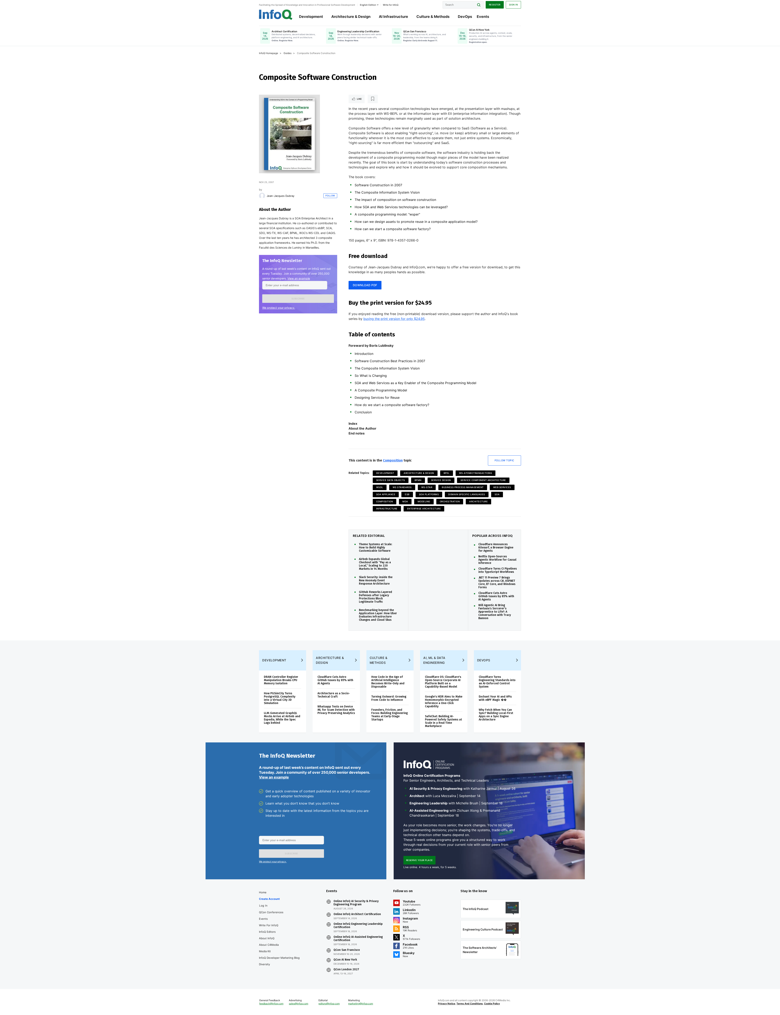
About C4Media (269, 944)
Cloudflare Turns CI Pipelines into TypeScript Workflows (497, 570)
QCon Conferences (271, 912)
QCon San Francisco (347, 950)
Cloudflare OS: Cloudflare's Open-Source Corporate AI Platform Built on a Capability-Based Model (443, 681)
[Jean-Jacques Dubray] (262, 196)
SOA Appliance (385, 494)
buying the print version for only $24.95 (394, 319)
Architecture (478, 501)
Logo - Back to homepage (275, 15)
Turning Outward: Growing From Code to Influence (388, 698)
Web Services (502, 487)
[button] (298, 298)
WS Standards (402, 487)
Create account (269, 898)
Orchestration (450, 501)
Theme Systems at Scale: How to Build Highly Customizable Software (375, 547)
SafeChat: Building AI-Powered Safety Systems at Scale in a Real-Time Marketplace (443, 721)
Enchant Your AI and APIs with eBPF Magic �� (495, 698)
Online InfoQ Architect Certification (357, 914)
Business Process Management (463, 487)
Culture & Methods (433, 16)
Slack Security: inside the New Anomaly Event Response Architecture (375, 580)
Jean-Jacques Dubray (280, 195)
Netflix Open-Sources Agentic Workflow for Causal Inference (497, 560)
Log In (263, 905)
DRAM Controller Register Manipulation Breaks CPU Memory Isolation (281, 680)
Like (359, 98)
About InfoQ (266, 938)
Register (494, 4)
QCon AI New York (345, 959)
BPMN (418, 480)
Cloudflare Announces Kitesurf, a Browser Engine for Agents (495, 547)
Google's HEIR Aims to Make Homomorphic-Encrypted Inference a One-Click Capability (443, 701)
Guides (287, 53)
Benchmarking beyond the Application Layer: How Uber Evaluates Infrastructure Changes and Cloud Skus (378, 615)
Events (483, 16)
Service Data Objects (390, 480)
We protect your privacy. (278, 307)
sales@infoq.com (298, 1003)
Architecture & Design (350, 16)
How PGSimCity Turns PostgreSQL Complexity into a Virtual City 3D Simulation (279, 698)
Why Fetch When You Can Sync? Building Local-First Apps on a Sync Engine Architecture (496, 714)
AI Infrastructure (393, 16)
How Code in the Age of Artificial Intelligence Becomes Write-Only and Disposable (387, 681)
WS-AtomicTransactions (475, 473)
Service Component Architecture (483, 480)
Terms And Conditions (469, 1003)
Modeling (424, 501)
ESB (407, 494)
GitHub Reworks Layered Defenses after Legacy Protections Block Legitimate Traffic (375, 596)
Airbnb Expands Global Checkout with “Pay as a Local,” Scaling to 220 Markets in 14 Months (375, 564)
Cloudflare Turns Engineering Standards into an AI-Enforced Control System (497, 681)
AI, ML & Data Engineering (434, 660)
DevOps (465, 16)
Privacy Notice (446, 1003)
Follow (330, 195)
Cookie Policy (492, 1003)
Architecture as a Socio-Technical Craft (333, 695)
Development (311, 16)
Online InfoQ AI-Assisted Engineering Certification (358, 938)
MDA (405, 501)
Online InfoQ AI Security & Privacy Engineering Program (356, 903)
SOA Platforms (429, 494)
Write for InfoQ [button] (390, 4)
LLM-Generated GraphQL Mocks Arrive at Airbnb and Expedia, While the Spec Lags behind (282, 718)
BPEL (447, 473)
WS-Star (426, 487)
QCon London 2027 (346, 969)
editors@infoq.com (329, 1003)
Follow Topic (504, 460)
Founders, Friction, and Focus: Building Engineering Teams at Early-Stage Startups (389, 714)
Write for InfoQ (268, 925)
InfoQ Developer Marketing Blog (279, 957)
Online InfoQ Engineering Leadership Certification (358, 925)
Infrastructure (387, 508)
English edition (368, 4)
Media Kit (265, 951)
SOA (497, 494)
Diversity (264, 964)
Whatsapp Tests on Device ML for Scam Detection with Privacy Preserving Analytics (336, 710)
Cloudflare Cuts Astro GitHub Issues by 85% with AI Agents (496, 596)
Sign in (513, 4)
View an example (298, 278)
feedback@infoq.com (271, 1003)
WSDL (379, 487)
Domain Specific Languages (466, 494)
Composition (393, 460)
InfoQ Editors (267, 931)
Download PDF (365, 285)
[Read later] (373, 99)
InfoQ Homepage (268, 53)
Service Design (441, 480)
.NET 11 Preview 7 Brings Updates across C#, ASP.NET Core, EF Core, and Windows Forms (496, 582)
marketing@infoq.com (360, 1003)
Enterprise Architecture (424, 508)
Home (262, 892)
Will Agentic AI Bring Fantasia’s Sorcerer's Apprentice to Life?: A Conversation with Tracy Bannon (494, 612)
